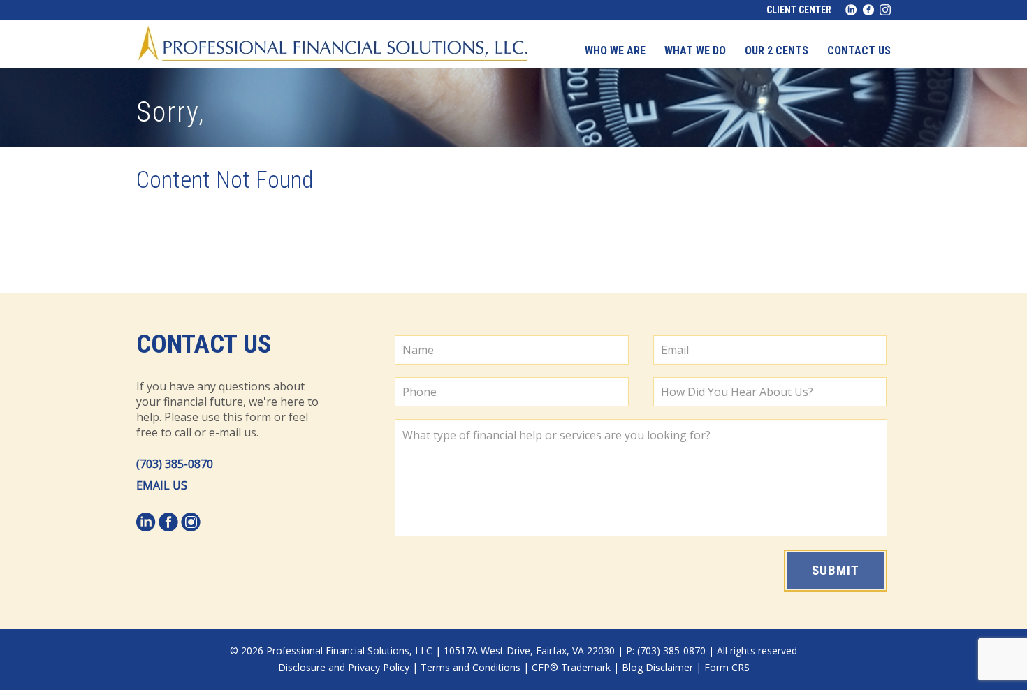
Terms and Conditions (470, 667)
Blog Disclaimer (657, 667)
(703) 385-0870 (174, 463)
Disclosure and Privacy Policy (343, 667)
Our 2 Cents (776, 50)
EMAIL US (161, 485)
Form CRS (727, 667)
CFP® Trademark (571, 667)
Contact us (859, 50)
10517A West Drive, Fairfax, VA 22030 (529, 650)
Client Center (798, 9)
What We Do (695, 50)
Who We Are (615, 50)
